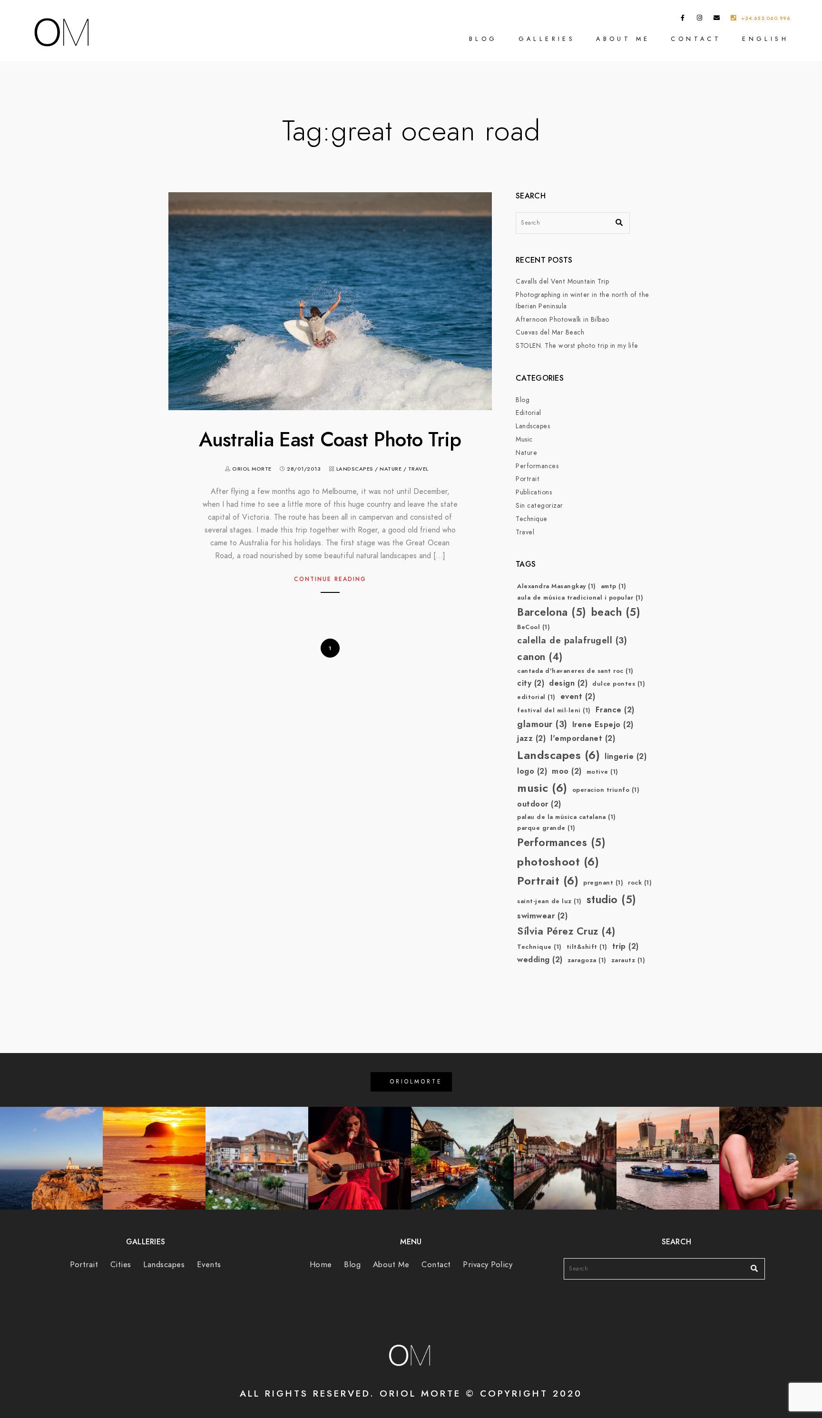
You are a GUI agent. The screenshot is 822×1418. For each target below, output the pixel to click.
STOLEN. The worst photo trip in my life (577, 345)
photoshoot (558, 861)
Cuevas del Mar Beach (550, 332)
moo (567, 771)
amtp (613, 586)
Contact (696, 39)
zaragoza (587, 960)
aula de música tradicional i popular (580, 597)
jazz (531, 738)
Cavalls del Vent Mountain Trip (562, 281)
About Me (623, 39)
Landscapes (354, 469)
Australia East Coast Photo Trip (330, 439)
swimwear (542, 915)
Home (321, 1264)
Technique (532, 518)
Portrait (527, 478)
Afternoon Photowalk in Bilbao (562, 319)
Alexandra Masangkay (556, 586)
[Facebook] (683, 19)
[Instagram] (700, 19)
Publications (534, 492)
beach (616, 612)
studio (611, 899)
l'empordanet (582, 738)
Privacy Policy (487, 1264)
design (568, 683)
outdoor (539, 803)
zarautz (628, 960)
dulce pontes (618, 683)
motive (602, 772)
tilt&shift (587, 947)
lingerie (625, 756)
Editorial (528, 412)
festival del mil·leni (554, 710)
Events (209, 1264)
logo (532, 771)
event (578, 696)
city (530, 683)
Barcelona (552, 612)
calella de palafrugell (572, 640)
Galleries (547, 39)
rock (640, 882)
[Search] (615, 220)
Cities (120, 1264)
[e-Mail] (717, 19)
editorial (536, 697)
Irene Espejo (603, 724)
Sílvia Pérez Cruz (566, 931)
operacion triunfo (606, 790)
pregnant (603, 882)
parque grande (546, 828)
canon (540, 656)
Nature (390, 469)
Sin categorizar (539, 505)
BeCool (533, 627)
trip (625, 946)
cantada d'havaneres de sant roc (575, 671)
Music (524, 439)
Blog (483, 39)
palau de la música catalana (566, 817)
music (542, 788)
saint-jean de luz (549, 901)
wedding (540, 959)
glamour (542, 724)
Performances (537, 466)
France (615, 709)
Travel (418, 469)
